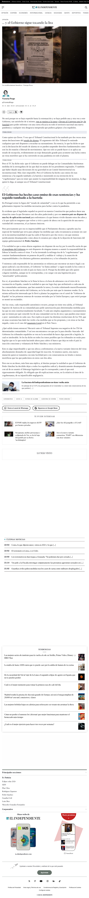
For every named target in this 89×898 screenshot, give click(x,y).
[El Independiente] (44, 7)
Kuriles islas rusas (48, 1)
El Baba (75, 1)
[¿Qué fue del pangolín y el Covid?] (50, 424)
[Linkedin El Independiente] (53, 881)
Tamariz (57, 1)
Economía (23, 13)
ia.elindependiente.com (23, 854)
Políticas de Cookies (75, 887)
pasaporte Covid (34, 323)
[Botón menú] (3, 7)
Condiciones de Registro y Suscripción (55, 887)
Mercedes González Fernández (13, 805)
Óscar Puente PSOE (66, 1)
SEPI (4, 785)
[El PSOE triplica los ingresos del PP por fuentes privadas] (8, 424)
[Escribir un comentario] (21, 112)
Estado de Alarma (31, 399)
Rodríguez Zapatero (9, 791)
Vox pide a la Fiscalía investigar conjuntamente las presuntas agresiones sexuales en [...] (47, 563)
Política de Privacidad (14, 887)
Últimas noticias (16, 1)
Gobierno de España (48, 399)
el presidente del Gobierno (14, 249)
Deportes (76, 13)
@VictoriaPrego (7, 102)
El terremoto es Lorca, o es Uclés (25, 551)
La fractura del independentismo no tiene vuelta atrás (45, 382)
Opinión (4, 13)
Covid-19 (19, 399)
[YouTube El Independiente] (41, 881)
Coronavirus (8, 399)
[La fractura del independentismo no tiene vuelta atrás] (11, 386)
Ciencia (48, 13)
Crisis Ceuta (25, 1)
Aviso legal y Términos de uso (32, 887)
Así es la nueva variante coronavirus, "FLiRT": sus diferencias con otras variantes (69, 435)
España (13, 13)
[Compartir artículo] (3, 112)
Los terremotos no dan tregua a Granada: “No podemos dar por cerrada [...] (42, 557)
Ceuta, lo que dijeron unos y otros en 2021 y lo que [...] (34, 545)
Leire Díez (6, 801)
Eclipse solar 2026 (9, 781)
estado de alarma (31, 140)
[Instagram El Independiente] (47, 881)
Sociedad (58, 13)
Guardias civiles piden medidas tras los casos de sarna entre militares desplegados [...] (47, 568)
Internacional (36, 13)
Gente (67, 13)
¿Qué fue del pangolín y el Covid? (68, 423)
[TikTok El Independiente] (60, 881)
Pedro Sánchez (64, 399)
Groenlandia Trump (36, 1)
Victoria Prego (8, 99)
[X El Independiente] (29, 881)
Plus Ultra (6, 788)
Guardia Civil (7, 798)
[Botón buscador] (86, 7)
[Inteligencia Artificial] (23, 850)
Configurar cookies (44, 890)
